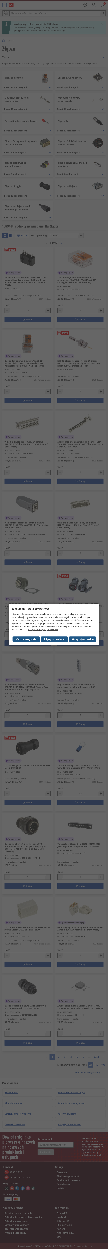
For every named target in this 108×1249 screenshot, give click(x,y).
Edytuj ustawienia (54, 639)
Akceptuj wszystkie (82, 639)
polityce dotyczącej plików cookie (43, 629)
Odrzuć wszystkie (26, 639)
